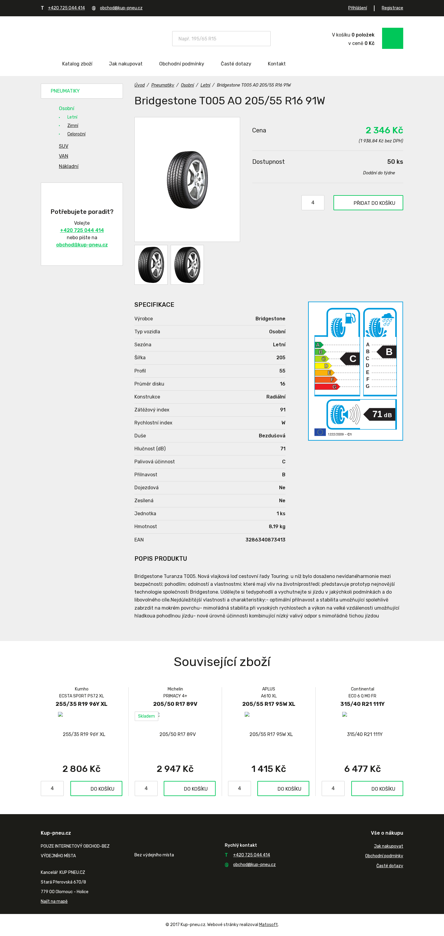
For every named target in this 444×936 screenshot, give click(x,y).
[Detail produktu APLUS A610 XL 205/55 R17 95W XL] (268, 734)
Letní (72, 117)
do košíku (374, 203)
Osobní (66, 108)
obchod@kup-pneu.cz (121, 8)
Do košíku (102, 789)
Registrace (392, 8)
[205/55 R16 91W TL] (187, 179)
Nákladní (69, 166)
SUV (63, 146)
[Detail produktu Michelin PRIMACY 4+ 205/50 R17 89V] (175, 734)
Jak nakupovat (126, 64)
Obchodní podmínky (181, 64)
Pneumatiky (65, 91)
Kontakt (277, 64)
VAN (63, 156)
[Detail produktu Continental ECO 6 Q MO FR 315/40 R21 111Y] (362, 734)
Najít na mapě (54, 901)
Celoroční (76, 134)
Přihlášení (357, 8)
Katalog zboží (77, 64)
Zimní (72, 125)
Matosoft (268, 924)
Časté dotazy (236, 64)
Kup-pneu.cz (84, 38)
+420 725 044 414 (66, 8)
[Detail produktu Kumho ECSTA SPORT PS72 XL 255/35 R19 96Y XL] (81, 734)
